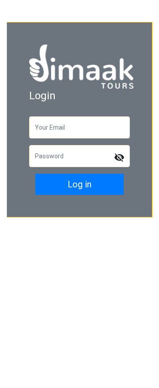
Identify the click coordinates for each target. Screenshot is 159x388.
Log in (79, 184)
